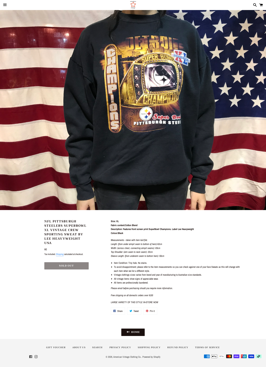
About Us (78, 347)
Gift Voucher (56, 347)
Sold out (66, 266)
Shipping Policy (149, 347)
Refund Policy (177, 347)
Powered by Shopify (151, 357)
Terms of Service (207, 347)
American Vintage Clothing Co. (127, 357)
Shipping (60, 254)
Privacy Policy (120, 347)
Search (97, 347)
